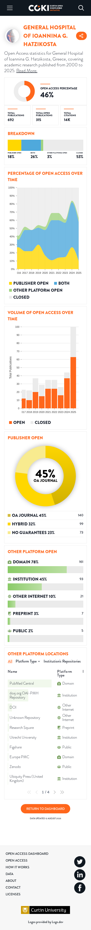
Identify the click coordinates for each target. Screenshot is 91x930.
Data (9, 874)
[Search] (81, 8)
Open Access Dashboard (27, 853)
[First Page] (29, 792)
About (11, 880)
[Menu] (9, 8)
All (10, 661)
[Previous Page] (36, 792)
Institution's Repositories (62, 661)
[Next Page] (54, 792)
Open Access (17, 860)
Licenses (13, 894)
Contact (13, 887)
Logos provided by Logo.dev (45, 922)
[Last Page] (62, 792)
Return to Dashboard (45, 808)
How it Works (17, 867)
